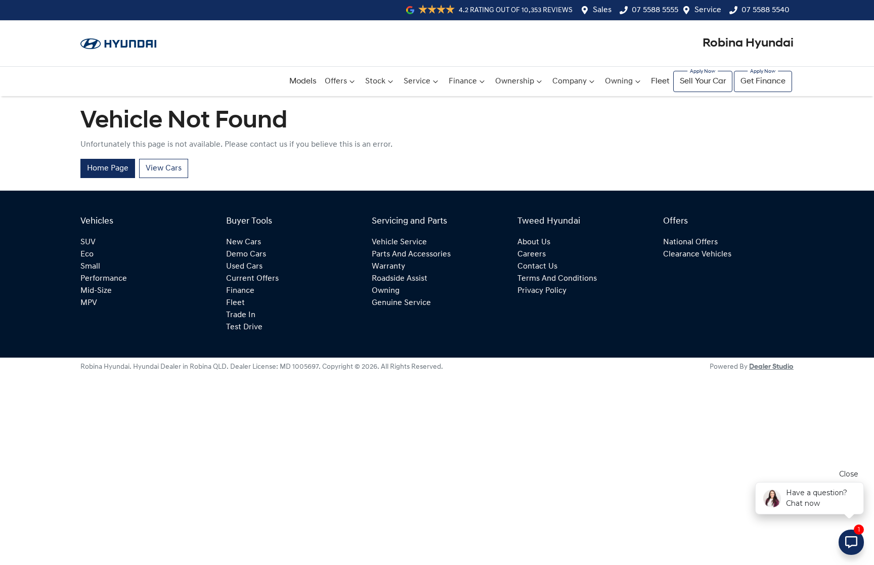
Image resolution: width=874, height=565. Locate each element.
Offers (336, 81)
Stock (375, 81)
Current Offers (252, 279)
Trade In (240, 315)
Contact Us (537, 267)
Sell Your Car (703, 81)
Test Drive (244, 327)
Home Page (107, 168)
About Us (533, 242)
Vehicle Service (399, 242)
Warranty (388, 267)
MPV (88, 303)
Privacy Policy (541, 291)
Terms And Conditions (557, 279)
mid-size (96, 291)
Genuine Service (401, 303)
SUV (88, 242)
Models (303, 81)
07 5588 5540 (765, 10)
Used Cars (244, 267)
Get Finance (762, 81)
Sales (602, 10)
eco (87, 254)
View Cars (164, 168)
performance (103, 279)
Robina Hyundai (748, 43)
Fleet (660, 81)
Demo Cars (246, 254)
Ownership (514, 81)
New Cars (243, 242)
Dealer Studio (771, 367)
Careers (531, 254)
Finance (463, 81)
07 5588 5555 (655, 10)
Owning (619, 81)
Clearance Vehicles (697, 254)
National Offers (690, 242)
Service (707, 10)
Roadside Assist (399, 279)
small (90, 267)
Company (569, 81)
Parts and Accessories (411, 254)
